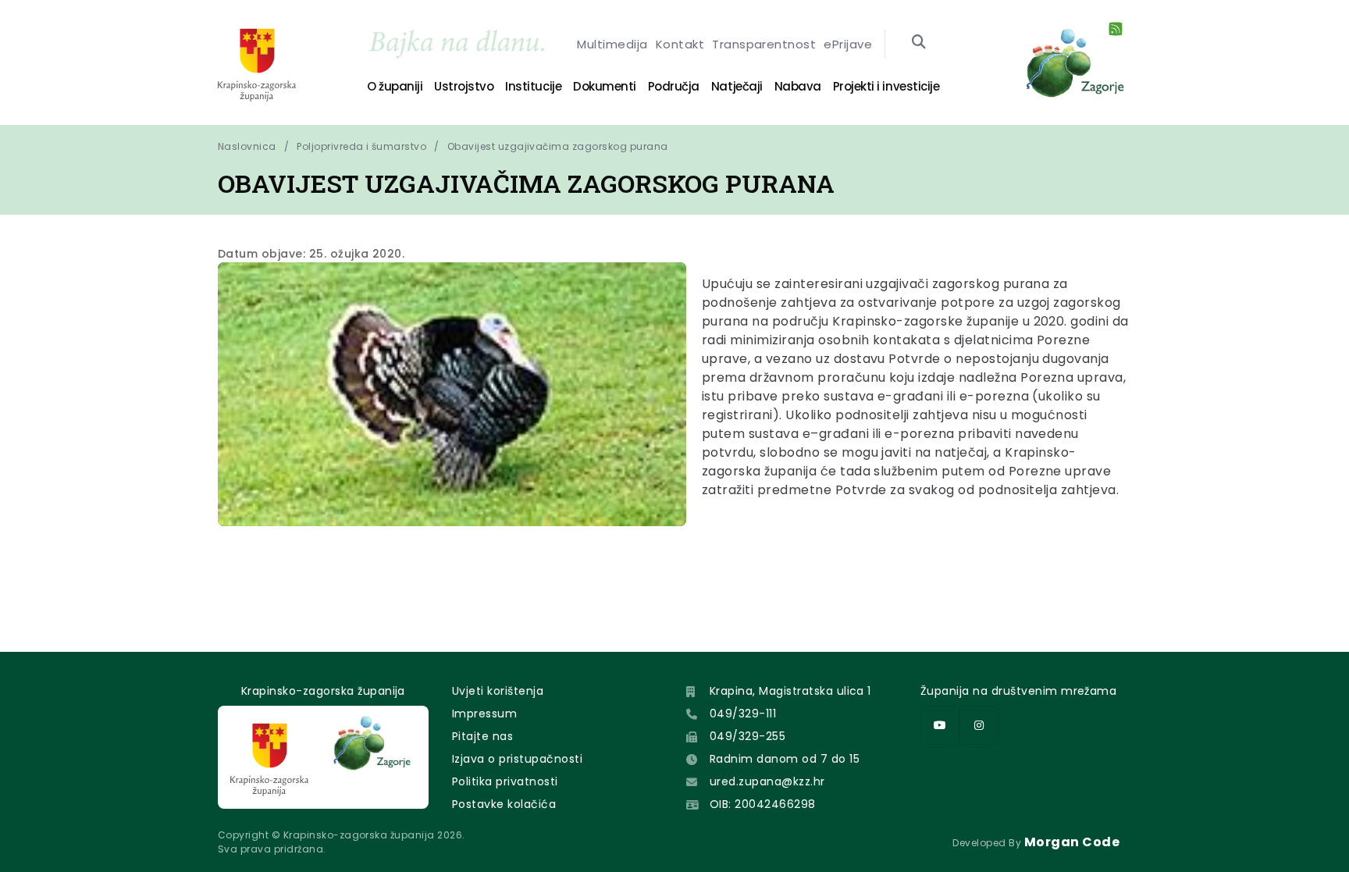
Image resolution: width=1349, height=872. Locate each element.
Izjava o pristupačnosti (517, 759)
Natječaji (737, 86)
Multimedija (612, 44)
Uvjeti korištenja (497, 691)
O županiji (394, 86)
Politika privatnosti (505, 781)
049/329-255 (747, 736)
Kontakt (680, 44)
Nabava (797, 86)
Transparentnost (764, 44)
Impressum (484, 713)
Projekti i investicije (886, 86)
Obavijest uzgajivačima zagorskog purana (557, 146)
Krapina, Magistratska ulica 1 (790, 691)
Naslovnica (247, 146)
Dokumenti (604, 86)
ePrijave (848, 44)
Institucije (533, 86)
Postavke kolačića (504, 804)
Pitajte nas (482, 736)
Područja (673, 86)
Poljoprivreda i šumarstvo (361, 146)
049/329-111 (743, 713)
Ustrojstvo (463, 86)
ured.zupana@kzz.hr (767, 781)
